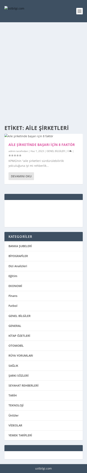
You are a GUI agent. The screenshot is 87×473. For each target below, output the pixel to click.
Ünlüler (13, 415)
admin (12, 151)
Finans (12, 296)
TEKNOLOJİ (15, 405)
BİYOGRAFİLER (18, 256)
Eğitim (12, 276)
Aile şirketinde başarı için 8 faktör (41, 144)
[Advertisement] (43, 73)
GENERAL (14, 326)
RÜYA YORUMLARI (20, 355)
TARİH (12, 395)
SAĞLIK (13, 366)
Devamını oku (21, 176)
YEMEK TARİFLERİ (20, 435)
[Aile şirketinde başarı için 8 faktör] (43, 136)
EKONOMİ (15, 286)
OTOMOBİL (16, 346)
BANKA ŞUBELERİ (20, 246)
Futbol (12, 306)
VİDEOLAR (15, 425)
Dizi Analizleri (17, 266)
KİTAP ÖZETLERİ (19, 336)
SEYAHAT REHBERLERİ (23, 385)
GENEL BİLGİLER (56, 151)
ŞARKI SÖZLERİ (18, 375)
